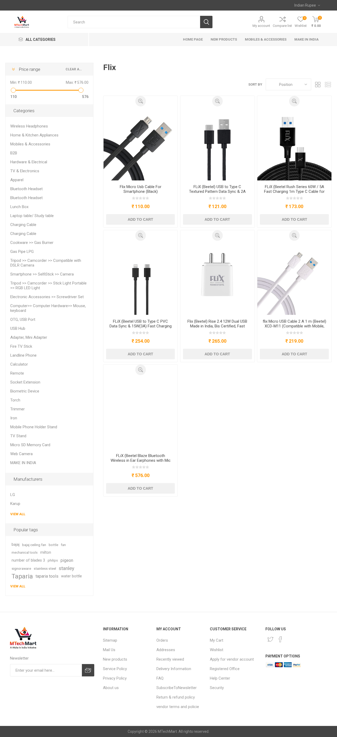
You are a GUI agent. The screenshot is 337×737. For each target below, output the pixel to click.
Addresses (165, 649)
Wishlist (216, 649)
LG (12, 494)
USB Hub (17, 328)
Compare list (282, 26)
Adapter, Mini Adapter (28, 337)
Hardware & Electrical (28, 162)
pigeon (67, 560)
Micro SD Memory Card (30, 445)
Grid (318, 84)
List (328, 84)
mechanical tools (25, 552)
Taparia (22, 576)
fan (63, 545)
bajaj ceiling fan (34, 545)
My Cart (216, 640)
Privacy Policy (115, 678)
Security (217, 687)
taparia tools (47, 576)
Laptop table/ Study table (32, 215)
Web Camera (21, 453)
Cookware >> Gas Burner (31, 242)
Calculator (19, 364)
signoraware (21, 568)
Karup (15, 503)
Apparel (16, 180)
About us (111, 687)
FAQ (159, 678)
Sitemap (110, 640)
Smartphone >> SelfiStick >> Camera (42, 274)
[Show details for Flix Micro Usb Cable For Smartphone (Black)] (140, 143)
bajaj (15, 544)
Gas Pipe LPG (22, 251)
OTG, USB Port (22, 319)
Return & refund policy (175, 697)
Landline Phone (23, 355)
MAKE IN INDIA (23, 462)
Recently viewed (170, 659)
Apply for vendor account (232, 659)
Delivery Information (173, 668)
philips (53, 560)
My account (261, 26)
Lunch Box (19, 206)
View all (17, 514)
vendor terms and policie (177, 706)
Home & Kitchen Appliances (34, 135)
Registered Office (225, 668)
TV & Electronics (24, 171)
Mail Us (109, 649)
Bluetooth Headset (26, 188)
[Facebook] (280, 639)
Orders (162, 640)
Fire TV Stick (21, 346)
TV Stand (18, 436)
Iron (13, 418)
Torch (15, 400)
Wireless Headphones (29, 126)
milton (45, 552)
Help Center (220, 678)
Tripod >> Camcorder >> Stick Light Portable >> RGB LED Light (48, 285)
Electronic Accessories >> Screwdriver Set (47, 296)
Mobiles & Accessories (30, 144)
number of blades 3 (28, 560)
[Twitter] (270, 639)
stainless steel (45, 568)
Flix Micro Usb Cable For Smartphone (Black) (140, 189)
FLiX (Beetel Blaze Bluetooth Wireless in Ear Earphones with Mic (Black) (141, 460)
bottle (53, 545)
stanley (66, 568)
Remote (17, 373)
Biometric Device (24, 391)
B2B (13, 153)
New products (115, 659)
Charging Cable (23, 224)
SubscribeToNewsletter (176, 687)
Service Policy (115, 668)
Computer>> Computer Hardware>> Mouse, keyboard (48, 308)
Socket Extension (25, 382)
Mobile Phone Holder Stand (33, 427)
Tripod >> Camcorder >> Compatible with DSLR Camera (45, 263)
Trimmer (17, 409)
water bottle (71, 576)
